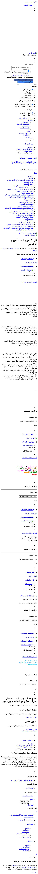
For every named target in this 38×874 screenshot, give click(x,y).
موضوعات (27, 92)
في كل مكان (27, 90)
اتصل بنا (30, 805)
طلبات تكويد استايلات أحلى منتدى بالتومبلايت (19, 208)
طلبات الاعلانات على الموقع (24, 230)
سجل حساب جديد (31, 717)
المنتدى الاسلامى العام (26, 222)
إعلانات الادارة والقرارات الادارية (23, 213)
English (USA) (25, 803)
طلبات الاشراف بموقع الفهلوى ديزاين (21, 197)
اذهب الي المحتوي (31, 2)
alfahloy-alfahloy (13, 248)
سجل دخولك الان (31, 729)
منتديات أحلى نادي (27, 796)
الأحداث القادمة (24, 128)
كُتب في (28, 282)
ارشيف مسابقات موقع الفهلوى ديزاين (21, 211)
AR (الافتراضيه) (24, 801)
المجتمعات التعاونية (23, 124)
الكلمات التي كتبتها (23, 104)
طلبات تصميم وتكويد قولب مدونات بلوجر (20, 224)
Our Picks (26, 135)
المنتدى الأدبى (29, 219)
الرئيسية (30, 176)
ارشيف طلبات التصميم (26, 202)
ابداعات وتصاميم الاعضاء (25, 206)
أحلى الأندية (29, 788)
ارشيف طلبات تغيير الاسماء (24, 191)
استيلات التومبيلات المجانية (24, 217)
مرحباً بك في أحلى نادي (25, 118)
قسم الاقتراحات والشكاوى (24, 215)
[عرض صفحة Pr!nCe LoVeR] (31, 438)
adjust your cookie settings (29, 867)
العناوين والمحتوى (25, 113)
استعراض (30, 120)
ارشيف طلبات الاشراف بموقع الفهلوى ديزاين (19, 195)
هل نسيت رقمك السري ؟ (21, 75)
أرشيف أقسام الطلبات (26, 187)
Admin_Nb (29, 573)
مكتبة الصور (25, 126)
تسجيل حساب (28, 82)
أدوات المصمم (28, 182)
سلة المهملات (29, 200)
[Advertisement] (19, 32)
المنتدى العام (29, 221)
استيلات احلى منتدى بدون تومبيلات (22, 226)
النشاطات (30, 131)
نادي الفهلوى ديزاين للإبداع (24, 162)
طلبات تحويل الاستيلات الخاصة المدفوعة (20, 189)
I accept (34, 872)
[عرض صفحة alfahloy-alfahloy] (31, 235)
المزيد (27, 129)
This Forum (27, 94)
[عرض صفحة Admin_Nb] (33, 576)
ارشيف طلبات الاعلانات (25, 209)
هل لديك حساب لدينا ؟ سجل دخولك (21, 62)
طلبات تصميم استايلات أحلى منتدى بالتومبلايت (18, 228)
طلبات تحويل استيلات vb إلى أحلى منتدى (20, 180)
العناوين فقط (27, 115)
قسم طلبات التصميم (26, 204)
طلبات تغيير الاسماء (27, 193)
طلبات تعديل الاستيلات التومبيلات (22, 186)
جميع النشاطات (24, 133)
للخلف (27, 828)
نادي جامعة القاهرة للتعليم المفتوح (22, 780)
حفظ (35, 173)
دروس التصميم (28, 184)
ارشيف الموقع (28, 198)
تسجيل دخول (25, 73)
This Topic (27, 95)
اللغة (31, 799)
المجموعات (25, 122)
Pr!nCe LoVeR (28, 434)
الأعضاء (30, 178)
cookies (14, 865)
